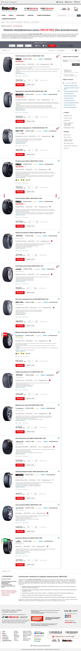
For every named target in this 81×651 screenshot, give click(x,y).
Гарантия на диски (27, 634)
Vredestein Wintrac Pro (29, 538)
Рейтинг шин (67, 120)
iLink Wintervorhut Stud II (29, 266)
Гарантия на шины (27, 632)
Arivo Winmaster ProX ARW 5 (31, 438)
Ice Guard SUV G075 (21, 99)
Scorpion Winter (20, 169)
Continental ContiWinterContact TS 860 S (71, 88)
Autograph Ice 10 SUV (22, 136)
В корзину (20, 84)
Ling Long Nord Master (29, 505)
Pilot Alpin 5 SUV (20, 341)
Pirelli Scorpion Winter (29, 161)
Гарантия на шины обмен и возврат (68, 140)
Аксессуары (20, 15)
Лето (45, 45)
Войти (78, 2)
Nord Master (19, 513)
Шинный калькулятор (9, 18)
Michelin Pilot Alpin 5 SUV (31, 332)
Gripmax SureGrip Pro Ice (29, 372)
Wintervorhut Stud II (21, 274)
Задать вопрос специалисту (71, 145)
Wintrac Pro (19, 546)
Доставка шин (67, 134)
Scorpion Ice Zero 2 (21, 64)
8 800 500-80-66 (71, 632)
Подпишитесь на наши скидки (65, 636)
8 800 (47, 8)
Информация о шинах (69, 127)
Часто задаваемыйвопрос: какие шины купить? (68, 124)
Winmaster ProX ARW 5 (22, 447)
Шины (3, 15)
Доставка (16, 632)
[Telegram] (39, 633)
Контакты (70, 2)
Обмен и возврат (27, 631)
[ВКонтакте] (35, 633)
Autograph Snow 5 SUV (22, 307)
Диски (11, 15)
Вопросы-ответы (27, 635)
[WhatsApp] (43, 633)
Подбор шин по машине (70, 56)
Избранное (16, 635)
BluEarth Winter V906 (21, 480)
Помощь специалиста (70, 75)
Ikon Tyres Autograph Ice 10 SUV (32, 128)
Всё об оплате (67, 137)
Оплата (15, 634)
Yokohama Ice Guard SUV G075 (31, 91)
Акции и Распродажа (44, 15)
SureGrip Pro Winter (21, 241)
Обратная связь (27, 638)
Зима (38, 45)
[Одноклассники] (37, 633)
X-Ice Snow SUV (20, 413)
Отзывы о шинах (68, 118)
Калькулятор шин (6, 640)
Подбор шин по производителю (71, 71)
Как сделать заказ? (68, 143)
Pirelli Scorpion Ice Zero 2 (30, 56)
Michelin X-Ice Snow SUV (29, 405)
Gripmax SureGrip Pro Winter (30, 232)
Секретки (30, 15)
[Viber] (41, 633)
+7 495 (31, 8)
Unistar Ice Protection (68, 98)
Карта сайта (26, 640)
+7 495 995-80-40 (55, 632)
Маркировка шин (68, 115)
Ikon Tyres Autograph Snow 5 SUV (32, 299)
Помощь (60, 2)
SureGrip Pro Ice (20, 380)
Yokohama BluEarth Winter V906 (32, 471)
